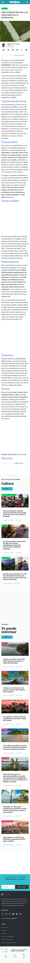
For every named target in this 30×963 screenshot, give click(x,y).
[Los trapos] (5, 389)
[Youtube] (13, 913)
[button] (2, 2)
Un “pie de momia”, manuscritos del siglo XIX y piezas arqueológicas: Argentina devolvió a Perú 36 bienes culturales (14, 545)
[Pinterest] (16, 913)
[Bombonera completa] (9, 142)
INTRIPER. (14, 918)
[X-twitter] (9, 913)
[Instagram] (6, 913)
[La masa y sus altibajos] (10, 201)
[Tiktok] (20, 913)
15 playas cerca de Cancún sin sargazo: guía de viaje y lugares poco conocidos (14, 690)
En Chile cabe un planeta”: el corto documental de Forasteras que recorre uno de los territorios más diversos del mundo (15, 576)
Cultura (4, 8)
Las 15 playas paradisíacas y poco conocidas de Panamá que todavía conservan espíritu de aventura (15, 747)
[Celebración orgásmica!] (10, 262)
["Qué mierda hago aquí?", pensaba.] (14, 101)
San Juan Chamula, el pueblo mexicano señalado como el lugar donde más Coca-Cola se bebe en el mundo (15, 513)
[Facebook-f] (2, 913)
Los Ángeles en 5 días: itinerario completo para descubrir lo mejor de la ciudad (14, 718)
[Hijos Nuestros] (7, 458)
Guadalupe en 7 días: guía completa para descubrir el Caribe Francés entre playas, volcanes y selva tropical (15, 809)
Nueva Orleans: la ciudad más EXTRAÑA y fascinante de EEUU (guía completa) (14, 839)
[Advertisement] (15, 219)
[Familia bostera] (7, 355)
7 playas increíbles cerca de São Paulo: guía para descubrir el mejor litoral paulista (14, 661)
